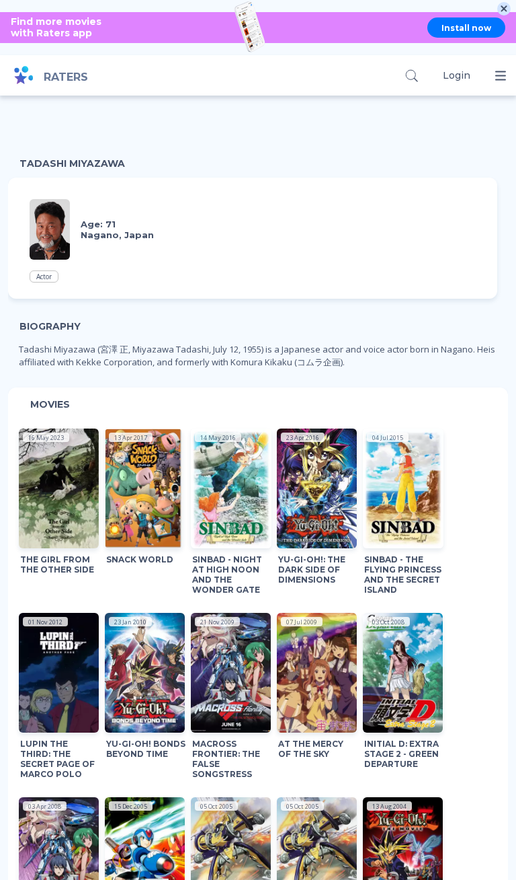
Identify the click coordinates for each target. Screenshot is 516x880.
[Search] (411, 75)
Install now (466, 28)
